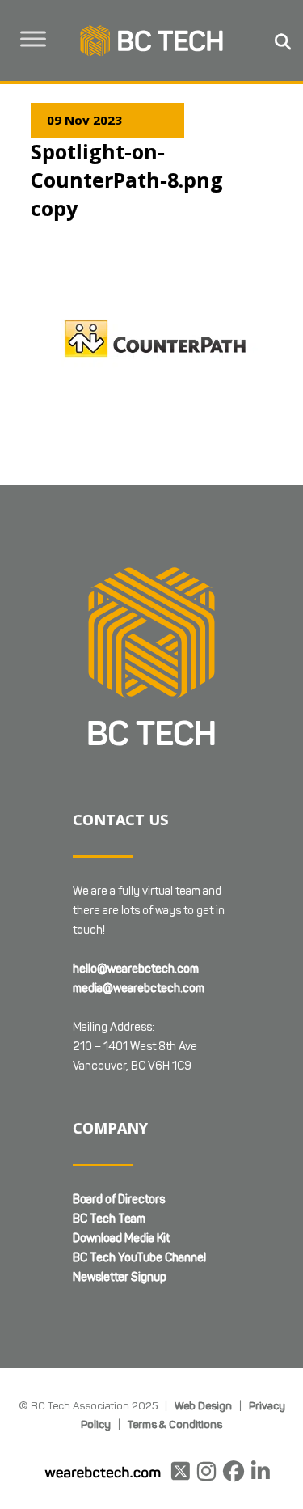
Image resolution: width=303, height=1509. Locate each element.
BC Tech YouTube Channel (139, 1258)
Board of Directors (119, 1199)
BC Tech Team (109, 1219)
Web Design (203, 1405)
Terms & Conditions (175, 1424)
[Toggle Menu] (33, 38)
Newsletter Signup (119, 1277)
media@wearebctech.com (138, 988)
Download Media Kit (121, 1238)
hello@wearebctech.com (136, 969)
